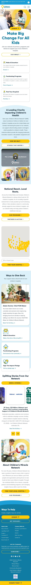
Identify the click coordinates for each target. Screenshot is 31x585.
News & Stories (15, 383)
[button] (29, 7)
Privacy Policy (15, 564)
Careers (16, 533)
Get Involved (15, 521)
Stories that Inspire (15, 145)
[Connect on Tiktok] (17, 556)
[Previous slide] (13, 434)
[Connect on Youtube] (15, 556)
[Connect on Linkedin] (19, 556)
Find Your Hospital (15, 265)
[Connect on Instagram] (13, 556)
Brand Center (4, 540)
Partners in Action (15, 219)
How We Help (15, 141)
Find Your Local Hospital (15, 491)
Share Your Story (18, 535)
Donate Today (14, 583)
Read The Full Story (15, 428)
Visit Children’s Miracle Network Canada (15, 571)
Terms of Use (15, 566)
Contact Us (17, 537)
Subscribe (15, 552)
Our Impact (15, 55)
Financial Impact (5, 537)
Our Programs (14, 215)
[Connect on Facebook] (11, 556)
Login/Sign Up (4, 531)
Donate (14, 28)
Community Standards (15, 568)
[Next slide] (18, 434)
